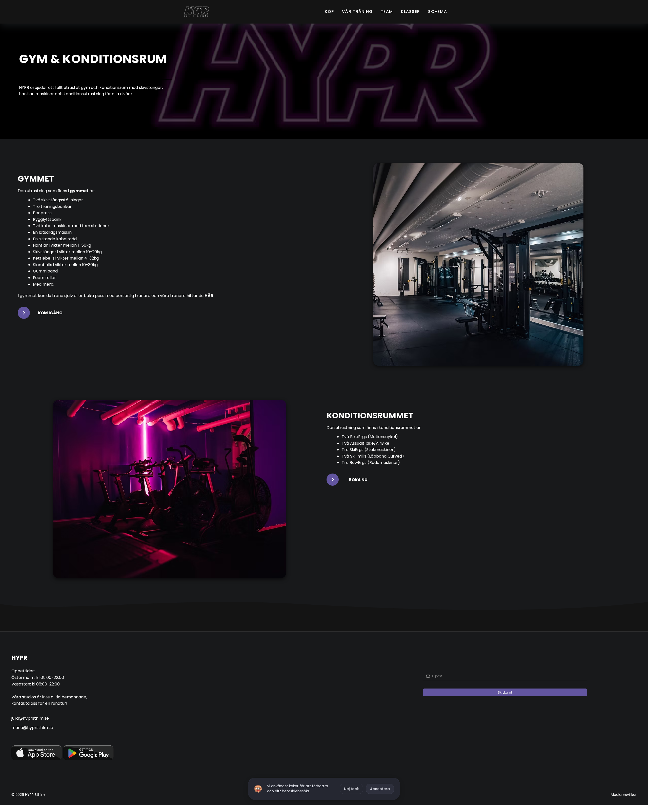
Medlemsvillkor (624, 794)
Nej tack (351, 788)
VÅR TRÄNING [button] (357, 11)
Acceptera (380, 788)
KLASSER (410, 11)
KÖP (329, 11)
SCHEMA (437, 11)
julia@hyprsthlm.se (30, 718)
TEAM (387, 11)
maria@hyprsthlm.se (32, 728)
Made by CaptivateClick (67, 794)
